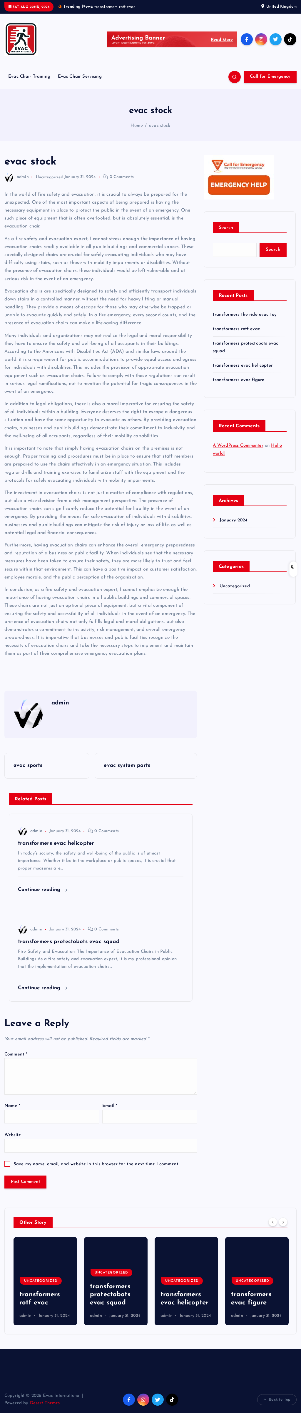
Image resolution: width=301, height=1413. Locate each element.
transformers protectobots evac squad (39, 1294)
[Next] (283, 1221)
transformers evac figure (239, 380)
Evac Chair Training (29, 76)
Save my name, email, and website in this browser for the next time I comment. (97, 1164)
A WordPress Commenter (238, 445)
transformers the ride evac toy (245, 314)
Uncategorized (49, 177)
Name (12, 1106)
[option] (45, 1281)
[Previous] (272, 1221)
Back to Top (279, 1400)
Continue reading (40, 889)
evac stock (159, 126)
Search (226, 227)
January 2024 (234, 520)
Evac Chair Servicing (80, 76)
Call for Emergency (270, 76)
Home (137, 126)
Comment (15, 1054)
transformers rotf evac (236, 329)
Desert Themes (45, 1403)
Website (12, 1135)
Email (109, 1106)
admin (23, 177)
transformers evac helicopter (243, 365)
